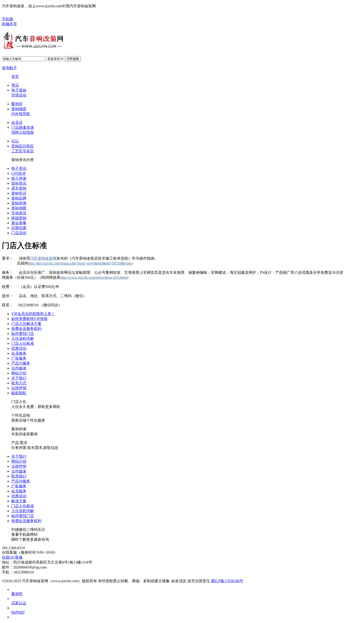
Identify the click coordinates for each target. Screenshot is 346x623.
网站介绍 (18, 373)
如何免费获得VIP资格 (29, 319)
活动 (22, 95)
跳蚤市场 (26, 127)
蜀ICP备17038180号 (227, 581)
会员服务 (18, 353)
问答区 (28, 146)
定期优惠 (18, 228)
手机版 (7, 19)
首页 (15, 77)
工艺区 (17, 151)
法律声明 (18, 388)
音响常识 (18, 193)
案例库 (17, 104)
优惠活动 (18, 348)
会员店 (17, 122)
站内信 (17, 612)
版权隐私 (18, 393)
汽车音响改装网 (43, 258)
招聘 (15, 132)
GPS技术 (18, 173)
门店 (15, 127)
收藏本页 (9, 24)
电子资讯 (18, 168)
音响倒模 (18, 208)
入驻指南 (26, 132)
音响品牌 (18, 198)
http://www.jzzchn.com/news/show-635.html (93, 277)
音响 (22, 90)
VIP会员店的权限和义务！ (33, 314)
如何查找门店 (22, 334)
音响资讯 (18, 183)
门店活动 (18, 233)
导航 (26, 114)
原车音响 (18, 188)
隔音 (22, 109)
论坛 (15, 141)
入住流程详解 (22, 338)
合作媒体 (18, 368)
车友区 (28, 151)
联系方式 (18, 383)
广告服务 (18, 358)
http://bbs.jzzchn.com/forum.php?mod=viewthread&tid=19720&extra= (80, 263)
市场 (15, 95)
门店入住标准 (22, 343)
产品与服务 (20, 363)
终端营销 (18, 218)
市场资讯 (18, 213)
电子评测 (18, 178)
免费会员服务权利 (26, 329)
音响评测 (18, 203)
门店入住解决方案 (26, 324)
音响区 (17, 146)
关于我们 (18, 378)
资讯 (15, 85)
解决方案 (18, 501)
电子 (15, 90)
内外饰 (17, 114)
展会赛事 (18, 223)
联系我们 (18, 476)
